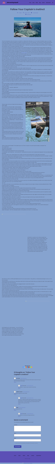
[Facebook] (23, 367)
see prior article (24, 52)
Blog (40, 2)
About (33, 2)
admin (21, 12)
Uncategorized (35, 12)
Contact (43, 2)
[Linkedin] (27, 367)
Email (15, 438)
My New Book (48, 2)
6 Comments (29, 14)
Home (30, 2)
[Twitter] (24, 367)
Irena (21, 385)
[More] (31, 367)
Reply (15, 382)
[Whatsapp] (30, 367)
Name (15, 433)
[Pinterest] (28, 367)
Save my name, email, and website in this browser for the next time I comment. (27, 443)
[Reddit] (26, 367)
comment (15, 424)
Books (37, 2)
